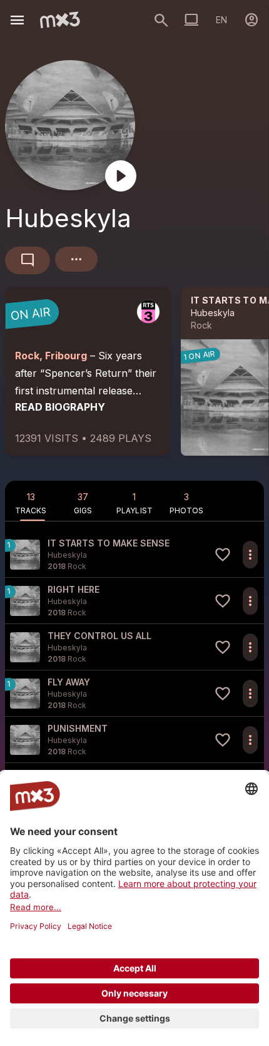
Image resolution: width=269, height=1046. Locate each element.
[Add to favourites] (222, 554)
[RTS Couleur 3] (148, 311)
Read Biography (60, 407)
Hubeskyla (213, 312)
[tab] (31, 501)
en (221, 19)
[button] (134, 554)
